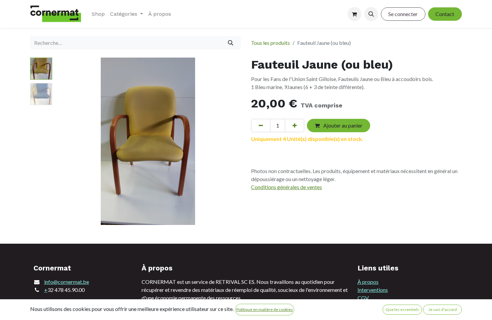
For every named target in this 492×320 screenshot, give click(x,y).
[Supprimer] (260, 125)
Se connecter (403, 14)
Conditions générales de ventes (286, 187)
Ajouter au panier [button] (342, 125)
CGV (363, 298)
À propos (368, 281)
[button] (371, 14)
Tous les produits (270, 42)
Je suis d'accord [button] (442, 309)
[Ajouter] (294, 125)
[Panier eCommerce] (354, 14)
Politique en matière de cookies (264, 309)
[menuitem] (98, 14)
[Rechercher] (231, 43)
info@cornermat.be (66, 281)
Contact (444, 14)
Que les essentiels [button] (402, 309)
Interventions (372, 290)
